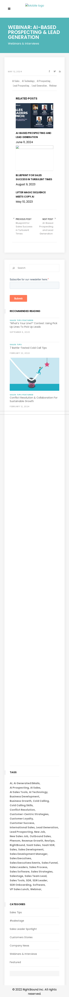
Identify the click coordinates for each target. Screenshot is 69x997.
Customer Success (22, 823)
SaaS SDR (48, 845)
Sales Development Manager (28, 854)
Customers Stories (21, 937)
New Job (39, 832)
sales (13, 849)
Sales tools (17, 880)
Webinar (35, 889)
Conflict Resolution (22, 810)
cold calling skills (21, 805)
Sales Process (38, 867)
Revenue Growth (32, 840)
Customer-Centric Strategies (29, 814)
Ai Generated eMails (27, 783)
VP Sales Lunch (19, 889)
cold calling (41, 801)
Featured (15, 962)
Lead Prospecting (21, 832)
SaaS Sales (33, 845)
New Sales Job (19, 836)
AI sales (35, 787)
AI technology (38, 792)
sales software (20, 871)
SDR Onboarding (20, 885)
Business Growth (20, 801)
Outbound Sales (40, 836)
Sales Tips (16, 912)
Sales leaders (19, 867)
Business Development (24, 796)
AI (11, 783)
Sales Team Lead (36, 876)
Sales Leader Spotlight (23, 929)
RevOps (49, 840)
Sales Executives (20, 858)
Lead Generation (47, 827)
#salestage (17, 920)
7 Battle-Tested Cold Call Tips (28, 348)
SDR (28, 880)
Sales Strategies (42, 871)
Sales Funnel (50, 863)
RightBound (17, 845)
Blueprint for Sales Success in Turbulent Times (24, 228)
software (39, 885)
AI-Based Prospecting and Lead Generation (46, 228)
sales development (31, 849)
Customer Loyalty (21, 818)
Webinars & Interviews (23, 954)
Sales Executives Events (25, 863)
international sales (22, 827)
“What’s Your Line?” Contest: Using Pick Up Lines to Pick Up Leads (33, 325)
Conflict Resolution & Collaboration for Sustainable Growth (34, 399)
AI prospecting (19, 787)
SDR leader (40, 880)
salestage (16, 876)
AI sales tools (19, 792)
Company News (19, 945)
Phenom (15, 840)
